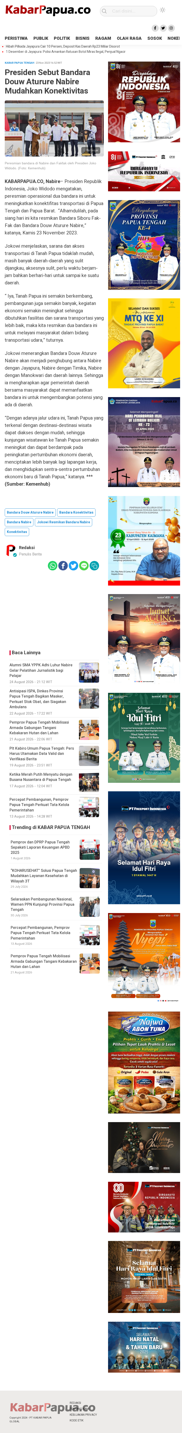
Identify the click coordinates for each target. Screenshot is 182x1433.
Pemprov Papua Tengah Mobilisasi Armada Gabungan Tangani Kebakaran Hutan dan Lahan (44, 961)
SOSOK (154, 38)
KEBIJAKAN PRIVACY (83, 1415)
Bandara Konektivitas (76, 512)
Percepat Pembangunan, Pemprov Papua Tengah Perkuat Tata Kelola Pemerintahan (40, 933)
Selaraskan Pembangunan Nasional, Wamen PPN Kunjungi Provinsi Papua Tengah (42, 904)
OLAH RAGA (129, 38)
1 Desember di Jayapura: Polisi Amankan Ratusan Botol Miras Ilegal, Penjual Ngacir (66, 51)
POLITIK (62, 38)
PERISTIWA (16, 38)
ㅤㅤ (105, 1403)
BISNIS (83, 38)
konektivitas (17, 531)
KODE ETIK (76, 1420)
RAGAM (103, 38)
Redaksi (27, 548)
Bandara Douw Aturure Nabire (30, 512)
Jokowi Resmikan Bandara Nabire (63, 522)
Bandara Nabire (19, 522)
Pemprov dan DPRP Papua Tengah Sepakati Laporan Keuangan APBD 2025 (40, 847)
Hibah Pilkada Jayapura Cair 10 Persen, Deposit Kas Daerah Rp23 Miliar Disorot (63, 46)
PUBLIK (40, 38)
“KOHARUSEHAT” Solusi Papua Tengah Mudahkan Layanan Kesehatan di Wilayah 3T (44, 876)
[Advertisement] (54, 609)
